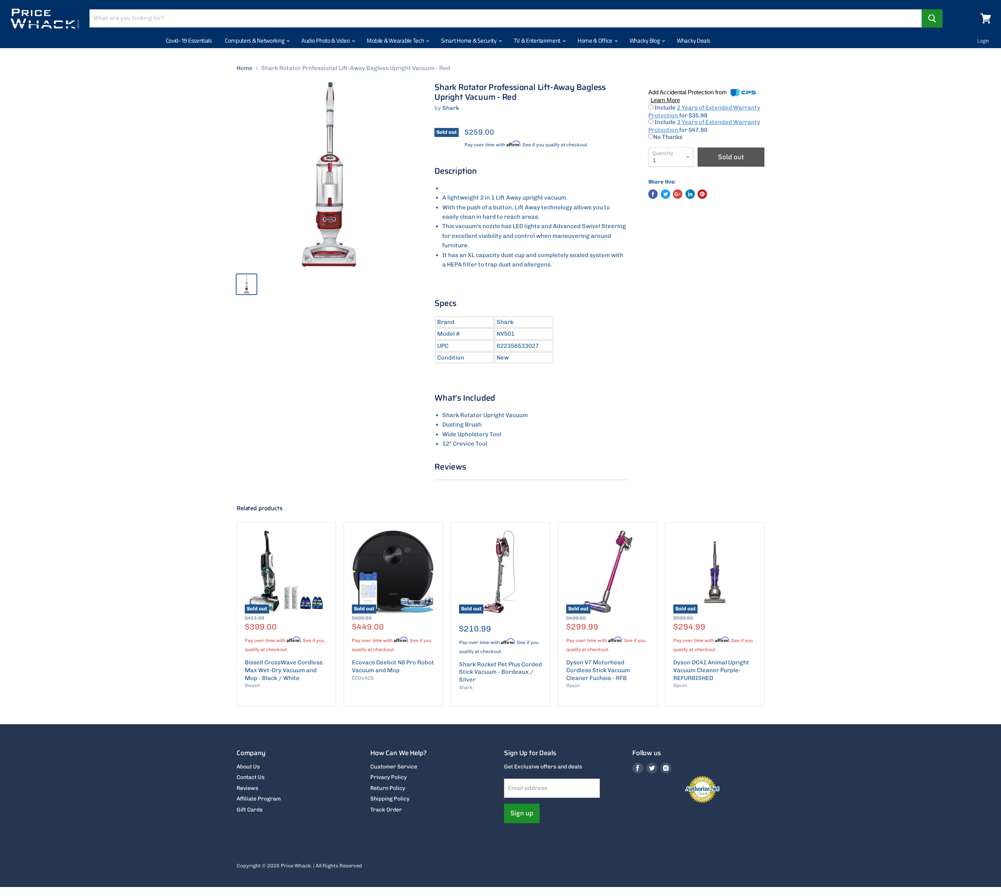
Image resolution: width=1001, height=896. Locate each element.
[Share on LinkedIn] (690, 194)
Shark (450, 108)
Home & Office (596, 40)
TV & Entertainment (537, 40)
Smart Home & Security (469, 40)
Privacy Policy (388, 777)
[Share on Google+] (677, 194)
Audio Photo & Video (326, 40)
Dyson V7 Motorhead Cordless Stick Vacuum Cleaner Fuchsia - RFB (598, 670)
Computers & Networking (255, 40)
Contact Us (251, 777)
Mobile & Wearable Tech (396, 40)
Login (983, 40)
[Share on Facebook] (653, 194)
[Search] (932, 18)
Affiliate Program (259, 798)
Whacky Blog (645, 40)
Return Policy (387, 788)
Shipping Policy (389, 798)
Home (245, 68)
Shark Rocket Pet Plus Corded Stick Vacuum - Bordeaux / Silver (500, 672)
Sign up (521, 813)
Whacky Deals (693, 40)
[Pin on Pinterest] (702, 194)
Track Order (386, 809)
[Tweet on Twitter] (665, 194)
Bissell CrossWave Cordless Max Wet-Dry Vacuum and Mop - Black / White (284, 670)
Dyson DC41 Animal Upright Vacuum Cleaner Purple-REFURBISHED (711, 670)
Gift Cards (250, 809)
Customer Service (393, 766)
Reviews (247, 788)
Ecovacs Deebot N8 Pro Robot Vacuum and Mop (393, 666)
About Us (248, 766)
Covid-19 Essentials (189, 40)
